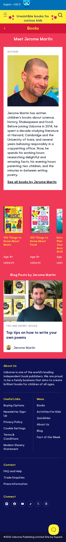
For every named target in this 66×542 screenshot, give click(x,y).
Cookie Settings (14, 428)
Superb (58, 536)
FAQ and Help (13, 471)
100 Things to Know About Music (12, 241)
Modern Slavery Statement (14, 447)
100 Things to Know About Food (39, 241)
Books (33, 28)
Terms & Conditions (11, 436)
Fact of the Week (48, 437)
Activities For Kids (49, 411)
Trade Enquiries (14, 477)
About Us (43, 424)
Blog (40, 430)
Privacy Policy (13, 422)
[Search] (60, 15)
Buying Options (14, 405)
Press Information (15, 484)
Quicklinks (43, 418)
